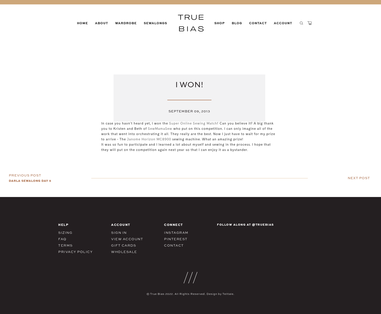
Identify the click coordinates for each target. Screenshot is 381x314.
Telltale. (228, 294)
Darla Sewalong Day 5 (30, 180)
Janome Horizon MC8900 (149, 139)
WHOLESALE (124, 251)
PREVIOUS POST (25, 175)
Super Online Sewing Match (193, 123)
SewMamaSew (160, 129)
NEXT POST (359, 178)
